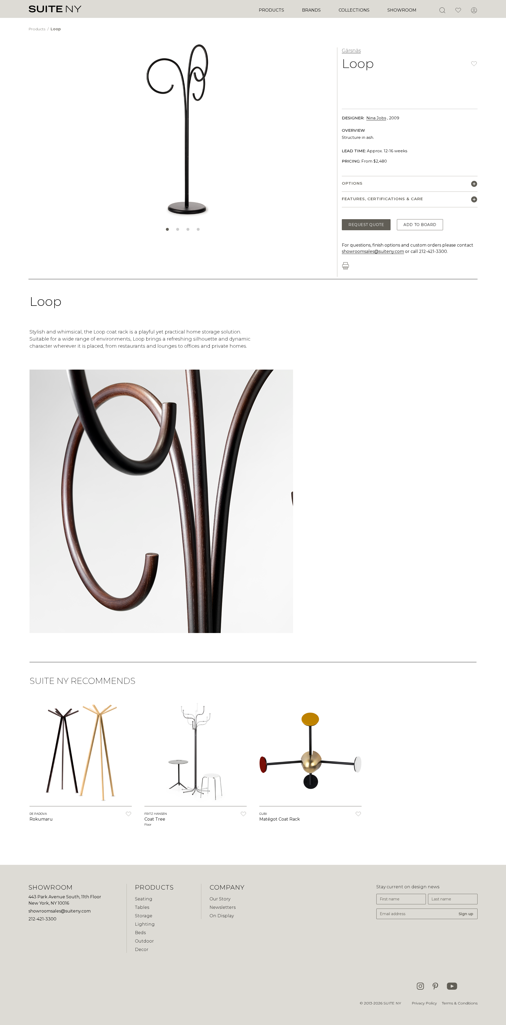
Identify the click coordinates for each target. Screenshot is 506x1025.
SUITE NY (392, 1003)
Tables (142, 907)
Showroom (401, 10)
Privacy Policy (424, 1003)
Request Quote (366, 224)
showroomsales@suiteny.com (373, 251)
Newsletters (223, 907)
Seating (143, 898)
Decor (141, 949)
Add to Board (419, 224)
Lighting (145, 924)
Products (271, 10)
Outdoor (144, 941)
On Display (222, 915)
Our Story (220, 898)
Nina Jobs (376, 117)
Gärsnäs (351, 50)
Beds (140, 932)
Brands (311, 10)
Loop (56, 29)
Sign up (466, 913)
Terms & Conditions (460, 1003)
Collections (354, 10)
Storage (143, 915)
